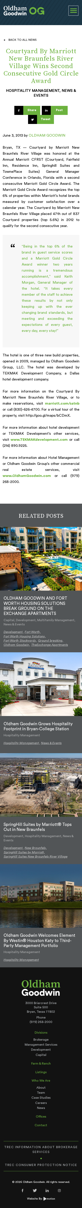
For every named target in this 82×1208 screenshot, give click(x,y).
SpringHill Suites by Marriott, (24, 852)
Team (41, 1092)
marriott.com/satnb (62, 403)
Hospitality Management (21, 959)
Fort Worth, (33, 632)
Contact (41, 1125)
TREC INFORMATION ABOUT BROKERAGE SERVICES (41, 1150)
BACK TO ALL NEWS (22, 40)
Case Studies (41, 1097)
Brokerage (41, 1039)
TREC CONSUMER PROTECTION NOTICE (41, 1165)
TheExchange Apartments (49, 644)
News (41, 1108)
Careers (41, 1103)
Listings (41, 1072)
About (41, 1087)
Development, (13, 632)
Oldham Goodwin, (17, 644)
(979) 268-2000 (41, 1022)
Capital (41, 1055)
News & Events (51, 743)
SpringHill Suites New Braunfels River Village (35, 856)
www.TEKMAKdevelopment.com (39, 439)
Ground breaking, (50, 640)
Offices (41, 1116)
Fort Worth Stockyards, (20, 640)
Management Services (41, 1044)
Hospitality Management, (22, 743)
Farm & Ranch (41, 1063)
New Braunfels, (36, 848)
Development (41, 1049)
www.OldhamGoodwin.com (27, 476)
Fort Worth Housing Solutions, (25, 636)
